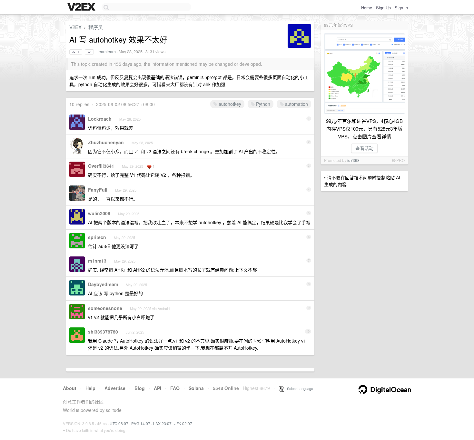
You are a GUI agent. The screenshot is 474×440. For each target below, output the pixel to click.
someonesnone (105, 308)
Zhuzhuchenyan (106, 142)
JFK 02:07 (183, 423)
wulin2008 (99, 213)
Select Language (298, 388)
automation (296, 104)
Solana (196, 388)
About (69, 388)
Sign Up (383, 8)
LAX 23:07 (162, 423)
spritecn (97, 237)
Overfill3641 (101, 166)
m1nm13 (97, 260)
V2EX (75, 27)
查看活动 (364, 148)
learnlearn (107, 52)
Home (366, 8)
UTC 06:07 (119, 423)
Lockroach (100, 118)
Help (90, 388)
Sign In (401, 8)
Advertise (114, 388)
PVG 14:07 (140, 423)
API (157, 388)
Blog (139, 388)
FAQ (175, 388)
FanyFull (97, 189)
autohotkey (229, 104)
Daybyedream (103, 284)
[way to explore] (82, 7)
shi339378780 (103, 331)
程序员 (95, 27)
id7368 (353, 160)
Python (262, 104)
